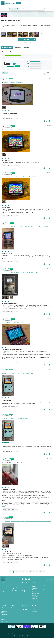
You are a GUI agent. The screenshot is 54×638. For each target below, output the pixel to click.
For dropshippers (15, 585)
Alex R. (7, 78)
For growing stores (14, 591)
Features (3, 589)
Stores (33, 609)
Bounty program (25, 609)
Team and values (15, 608)
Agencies (45, 589)
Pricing (23, 585)
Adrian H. (7, 459)
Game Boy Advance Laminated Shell (14, 82)
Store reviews (4, 587)
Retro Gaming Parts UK (10, 20)
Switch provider (4, 621)
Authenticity (16, 635)
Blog (44, 585)
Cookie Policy (35, 635)
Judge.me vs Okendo (4, 615)
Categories (34, 611)
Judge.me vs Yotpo (4, 612)
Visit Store (27, 39)
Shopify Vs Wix (35, 602)
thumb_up (44, 121)
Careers (13, 611)
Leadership (14, 610)
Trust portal (24, 594)
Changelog (45, 595)
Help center (45, 591)
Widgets (3, 591)
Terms (8, 635)
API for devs (45, 593)
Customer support (24, 587)
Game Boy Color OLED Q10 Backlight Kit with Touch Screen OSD (21, 273)
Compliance (22, 635)
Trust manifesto (25, 595)
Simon (6, 369)
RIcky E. (7, 269)
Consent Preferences (43, 635)
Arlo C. (7, 517)
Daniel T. (7, 223)
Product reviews (5, 585)
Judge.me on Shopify (35, 585)
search (44, 9)
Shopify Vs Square (34, 599)
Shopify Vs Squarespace (35, 596)
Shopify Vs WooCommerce (35, 592)
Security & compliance (24, 591)
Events (44, 587)
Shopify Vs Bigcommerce (35, 589)
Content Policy (29, 635)
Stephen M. (8, 126)
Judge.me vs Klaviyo (4, 618)
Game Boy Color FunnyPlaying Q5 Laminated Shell (18, 418)
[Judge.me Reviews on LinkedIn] (26, 579)
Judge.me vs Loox (4, 608)
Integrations (4, 593)
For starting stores (14, 587)
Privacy (11, 635)
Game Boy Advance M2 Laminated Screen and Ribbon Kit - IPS (21, 177)
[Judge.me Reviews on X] (23, 579)
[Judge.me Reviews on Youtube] (29, 579)
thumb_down (49, 121)
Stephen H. (8, 319)
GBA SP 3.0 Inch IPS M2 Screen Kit (14, 323)
